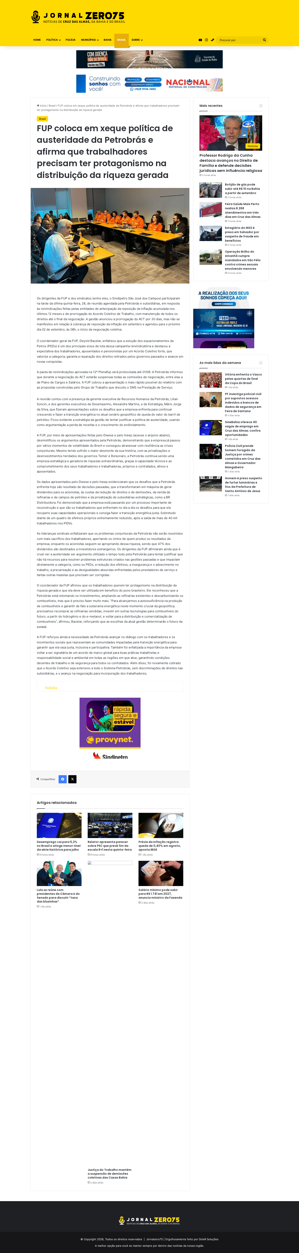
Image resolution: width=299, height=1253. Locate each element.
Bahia (107, 39)
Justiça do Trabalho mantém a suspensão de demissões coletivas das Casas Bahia (109, 1174)
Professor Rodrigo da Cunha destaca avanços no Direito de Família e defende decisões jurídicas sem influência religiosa (231, 163)
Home (37, 39)
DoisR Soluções (208, 1239)
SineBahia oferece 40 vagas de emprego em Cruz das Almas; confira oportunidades (243, 428)
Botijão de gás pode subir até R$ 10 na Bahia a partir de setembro (242, 188)
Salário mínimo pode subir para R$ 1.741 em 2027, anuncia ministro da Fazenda (160, 894)
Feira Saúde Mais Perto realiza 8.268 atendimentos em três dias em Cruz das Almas (243, 210)
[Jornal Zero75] (78, 17)
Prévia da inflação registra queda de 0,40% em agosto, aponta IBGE (160, 846)
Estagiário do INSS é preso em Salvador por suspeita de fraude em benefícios (242, 234)
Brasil (121, 39)
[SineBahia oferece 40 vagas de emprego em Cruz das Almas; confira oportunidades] (211, 427)
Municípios (88, 39)
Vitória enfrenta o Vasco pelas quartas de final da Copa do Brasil (243, 378)
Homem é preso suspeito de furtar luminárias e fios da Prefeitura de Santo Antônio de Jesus (243, 484)
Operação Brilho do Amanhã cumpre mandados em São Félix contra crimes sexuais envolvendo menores (243, 260)
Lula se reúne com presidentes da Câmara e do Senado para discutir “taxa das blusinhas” (58, 896)
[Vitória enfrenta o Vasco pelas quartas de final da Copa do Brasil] (211, 380)
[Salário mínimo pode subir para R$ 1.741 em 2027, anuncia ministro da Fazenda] (161, 873)
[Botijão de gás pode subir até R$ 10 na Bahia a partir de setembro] (211, 190)
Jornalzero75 (154, 1239)
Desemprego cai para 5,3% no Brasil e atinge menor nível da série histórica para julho (59, 846)
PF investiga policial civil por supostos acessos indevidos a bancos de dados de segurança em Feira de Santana (243, 402)
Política (52, 39)
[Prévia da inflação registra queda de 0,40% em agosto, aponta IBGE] (161, 825)
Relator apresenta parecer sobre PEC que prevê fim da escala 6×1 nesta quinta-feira (110, 846)
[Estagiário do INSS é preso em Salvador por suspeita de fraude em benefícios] (211, 233)
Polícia (70, 39)
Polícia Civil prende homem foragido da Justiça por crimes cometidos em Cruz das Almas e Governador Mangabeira (243, 456)
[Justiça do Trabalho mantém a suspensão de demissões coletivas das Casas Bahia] (110, 1013)
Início (43, 105)
